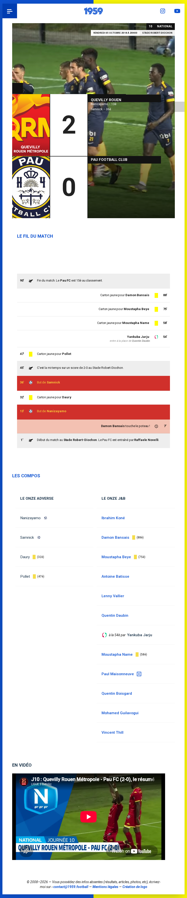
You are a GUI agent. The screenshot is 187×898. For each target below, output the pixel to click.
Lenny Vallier (113, 596)
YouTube (177, 11)
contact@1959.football (70, 887)
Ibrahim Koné (113, 518)
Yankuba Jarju (138, 337)
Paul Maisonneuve (118, 674)
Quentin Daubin (141, 340)
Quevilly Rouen (106, 100)
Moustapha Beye (136, 309)
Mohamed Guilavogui (120, 713)
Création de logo (134, 887)
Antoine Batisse (115, 576)
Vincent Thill (112, 732)
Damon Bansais (137, 295)
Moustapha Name (135, 323)
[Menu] (9, 11)
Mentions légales (105, 887)
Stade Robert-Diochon (157, 32)
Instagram (162, 11)
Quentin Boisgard (117, 693)
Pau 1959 (17, 11)
